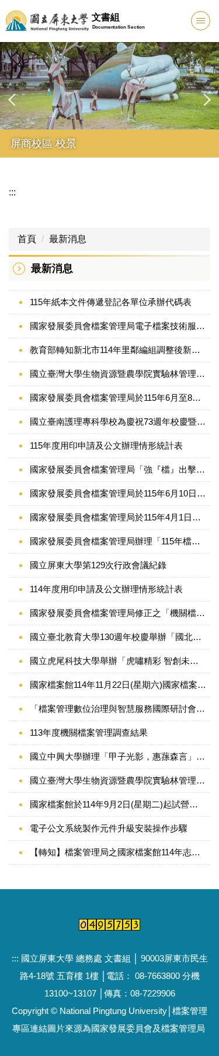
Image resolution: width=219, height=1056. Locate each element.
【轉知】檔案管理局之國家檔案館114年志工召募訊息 (118, 852)
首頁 (27, 239)
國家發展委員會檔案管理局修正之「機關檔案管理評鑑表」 (118, 613)
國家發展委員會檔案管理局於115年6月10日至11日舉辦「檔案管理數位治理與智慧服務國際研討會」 (118, 493)
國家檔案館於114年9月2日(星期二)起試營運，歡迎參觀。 (118, 804)
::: (12, 192)
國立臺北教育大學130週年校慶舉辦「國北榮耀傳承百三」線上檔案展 (118, 637)
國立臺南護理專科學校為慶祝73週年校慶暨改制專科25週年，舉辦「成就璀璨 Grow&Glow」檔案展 (118, 421)
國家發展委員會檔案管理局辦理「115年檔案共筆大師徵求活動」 (118, 541)
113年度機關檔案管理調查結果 (89, 732)
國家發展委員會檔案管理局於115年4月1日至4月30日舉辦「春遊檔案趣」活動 (118, 517)
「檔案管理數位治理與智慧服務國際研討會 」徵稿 (118, 709)
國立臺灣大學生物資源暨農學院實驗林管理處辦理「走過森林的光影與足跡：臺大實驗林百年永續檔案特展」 (118, 780)
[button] (14, 99)
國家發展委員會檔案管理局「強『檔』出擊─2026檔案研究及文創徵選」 (118, 469)
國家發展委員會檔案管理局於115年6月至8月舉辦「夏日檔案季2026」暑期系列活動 (118, 398)
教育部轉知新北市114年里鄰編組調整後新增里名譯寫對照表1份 (118, 350)
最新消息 (67, 239)
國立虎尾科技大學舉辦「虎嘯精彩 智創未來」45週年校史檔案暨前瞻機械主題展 (118, 661)
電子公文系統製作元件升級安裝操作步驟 (108, 828)
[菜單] (200, 20)
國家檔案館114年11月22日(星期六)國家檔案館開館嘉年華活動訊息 (118, 685)
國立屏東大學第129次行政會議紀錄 (98, 565)
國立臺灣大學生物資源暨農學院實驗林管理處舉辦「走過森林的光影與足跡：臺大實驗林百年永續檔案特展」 (118, 374)
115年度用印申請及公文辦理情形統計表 (106, 445)
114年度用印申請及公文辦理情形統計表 (106, 589)
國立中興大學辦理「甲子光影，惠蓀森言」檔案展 (118, 756)
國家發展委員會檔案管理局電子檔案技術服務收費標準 (118, 326)
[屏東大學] (47, 21)
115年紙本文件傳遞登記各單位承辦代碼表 (111, 302)
